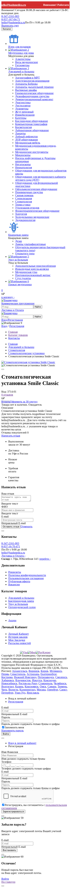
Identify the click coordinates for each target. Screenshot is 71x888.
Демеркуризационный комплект (34, 99)
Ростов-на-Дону (28, 683)
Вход (4, 326)
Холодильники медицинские (32, 217)
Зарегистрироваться (13, 811)
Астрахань (33, 674)
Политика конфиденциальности (27, 575)
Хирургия (21, 213)
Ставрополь (45, 683)
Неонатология (23, 167)
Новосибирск (9, 683)
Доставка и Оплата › (13, 555)
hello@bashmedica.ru (13, 22)
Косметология (23, 127)
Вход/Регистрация (12, 319)
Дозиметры (21, 108)
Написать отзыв (10, 435)
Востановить (9, 850)
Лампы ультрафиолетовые (30, 244)
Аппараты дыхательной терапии (34, 86)
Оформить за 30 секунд (23, 401)
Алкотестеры (23, 59)
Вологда (13, 689)
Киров (44, 671)
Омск (43, 686)
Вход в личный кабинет (22, 743)
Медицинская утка (26, 272)
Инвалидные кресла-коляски (32, 269)
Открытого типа (24, 253)
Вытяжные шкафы (26, 90)
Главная (13, 344)
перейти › (44, 558)
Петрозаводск (46, 677)
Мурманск (56, 671)
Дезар (18, 241)
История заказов (18, 636)
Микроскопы (23, 155)
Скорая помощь (24, 195)
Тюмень (62, 686)
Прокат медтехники (20, 284)
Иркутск (37, 680)
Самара (52, 686)
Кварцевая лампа (18, 234)
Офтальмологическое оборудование (36, 189)
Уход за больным (18, 259)
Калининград (27, 689)
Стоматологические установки (26, 353)
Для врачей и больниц (21, 71)
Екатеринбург (48, 674)
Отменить (26, 526)
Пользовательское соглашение (26, 578)
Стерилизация (23, 198)
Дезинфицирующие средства (32, 96)
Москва (41, 689)
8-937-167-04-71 (10, 19)
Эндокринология (25, 220)
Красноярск (31, 686)
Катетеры (20, 117)
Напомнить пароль (12, 730)
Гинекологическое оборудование (34, 93)
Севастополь (17, 674)
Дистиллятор (23, 105)
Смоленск (61, 677)
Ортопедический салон (22, 607)
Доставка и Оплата (12, 310)
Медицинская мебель (27, 142)
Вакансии (14, 584)
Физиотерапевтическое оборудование (37, 210)
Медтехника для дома (21, 52)
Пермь (5, 674)
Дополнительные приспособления (35, 265)
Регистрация (16, 326)
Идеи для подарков (19, 46)
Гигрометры (22, 65)
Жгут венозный (24, 111)
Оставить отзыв (11, 526)
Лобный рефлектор (26, 136)
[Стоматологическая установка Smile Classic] (28, 362)
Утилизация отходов (27, 207)
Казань (19, 686)
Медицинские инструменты (31, 152)
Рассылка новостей (19, 643)
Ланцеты (20, 133)
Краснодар (49, 680)
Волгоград (7, 686)
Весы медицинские (26, 62)
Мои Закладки (16, 640)
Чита (4, 689)
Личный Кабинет (18, 633)
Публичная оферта (19, 581)
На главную (8, 881)
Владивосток (23, 680)
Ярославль (33, 692)
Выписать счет (10, 25)
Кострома (7, 677)
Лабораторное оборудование (32, 130)
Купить (5, 401)
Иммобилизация (24, 114)
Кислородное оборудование (31, 121)
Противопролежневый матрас (32, 275)
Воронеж (34, 671)
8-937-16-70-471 (10, 546)
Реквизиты (14, 572)
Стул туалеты (23, 278)
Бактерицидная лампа (21, 601)
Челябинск (60, 683)
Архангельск (19, 671)
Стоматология (23, 201)
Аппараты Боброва (26, 83)
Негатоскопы (23, 164)
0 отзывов (7, 394)
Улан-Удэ (20, 692)
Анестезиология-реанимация (32, 80)
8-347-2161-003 (10, 16)
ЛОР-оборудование (26, 139)
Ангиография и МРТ (27, 77)
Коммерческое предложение (17, 303)
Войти (6, 734)
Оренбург (52, 689)
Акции (12, 620)
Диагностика (23, 102)
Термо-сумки (23, 204)
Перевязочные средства (29, 192)
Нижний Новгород (25, 677)
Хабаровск (7, 680)
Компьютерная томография (31, 124)
